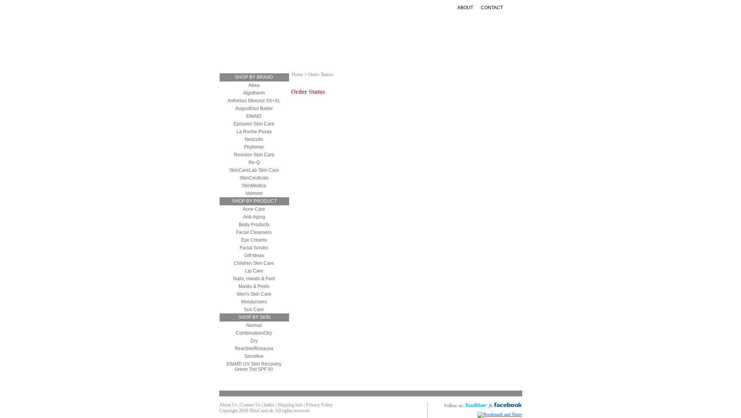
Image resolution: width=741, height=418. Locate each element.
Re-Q (254, 162)
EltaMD (254, 116)
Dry (254, 341)
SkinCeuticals (254, 178)
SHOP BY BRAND (254, 77)
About (465, 7)
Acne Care (254, 209)
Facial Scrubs (254, 247)
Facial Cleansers (254, 232)
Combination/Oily (254, 333)
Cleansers (261, 51)
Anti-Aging (346, 51)
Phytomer (254, 147)
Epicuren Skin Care (253, 124)
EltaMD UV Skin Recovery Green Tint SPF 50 (254, 366)
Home (297, 74)
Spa (385, 58)
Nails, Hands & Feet (254, 278)
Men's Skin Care (254, 294)
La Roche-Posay (254, 131)
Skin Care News (461, 51)
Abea (254, 85)
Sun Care (382, 51)
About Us (228, 405)
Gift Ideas (418, 51)
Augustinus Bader (254, 108)
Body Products (254, 224)
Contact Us (250, 405)
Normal (254, 325)
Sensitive (254, 356)
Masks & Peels (254, 286)
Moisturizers (304, 51)
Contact (492, 7)
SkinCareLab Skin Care (254, 170)
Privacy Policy (319, 405)
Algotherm (254, 93)
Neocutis (254, 139)
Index (269, 405)
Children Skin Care (254, 263)
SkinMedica (254, 185)
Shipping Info (290, 405)
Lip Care (254, 271)
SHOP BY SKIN (254, 317)
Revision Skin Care (254, 154)
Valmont (253, 193)
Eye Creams (254, 240)
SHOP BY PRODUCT (254, 201)
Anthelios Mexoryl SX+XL (254, 100)
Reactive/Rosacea (254, 348)
